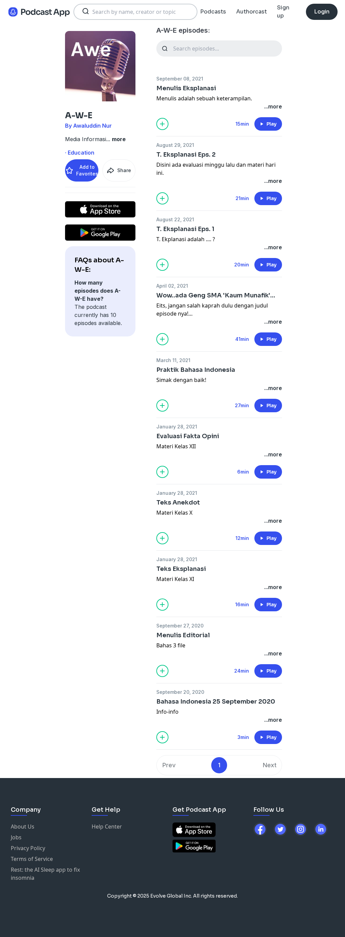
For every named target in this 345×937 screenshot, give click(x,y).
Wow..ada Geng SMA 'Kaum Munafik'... (215, 295)
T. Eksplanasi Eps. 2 (186, 154)
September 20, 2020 (180, 692)
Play (271, 124)
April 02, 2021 (172, 286)
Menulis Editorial (183, 635)
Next (270, 765)
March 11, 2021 (173, 360)
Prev (169, 765)
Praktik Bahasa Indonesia (195, 370)
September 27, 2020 (179, 625)
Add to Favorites (87, 170)
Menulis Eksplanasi (186, 88)
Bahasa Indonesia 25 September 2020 (215, 701)
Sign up (283, 11)
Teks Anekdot (178, 502)
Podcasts (213, 11)
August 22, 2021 (175, 219)
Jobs (16, 837)
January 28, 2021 (176, 426)
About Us (22, 826)
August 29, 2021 (175, 145)
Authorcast (251, 11)
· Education (79, 152)
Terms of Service (32, 859)
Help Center (107, 826)
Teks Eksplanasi (181, 569)
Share (124, 170)
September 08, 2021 (179, 79)
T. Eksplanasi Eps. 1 (185, 229)
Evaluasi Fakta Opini (187, 436)
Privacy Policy (28, 848)
